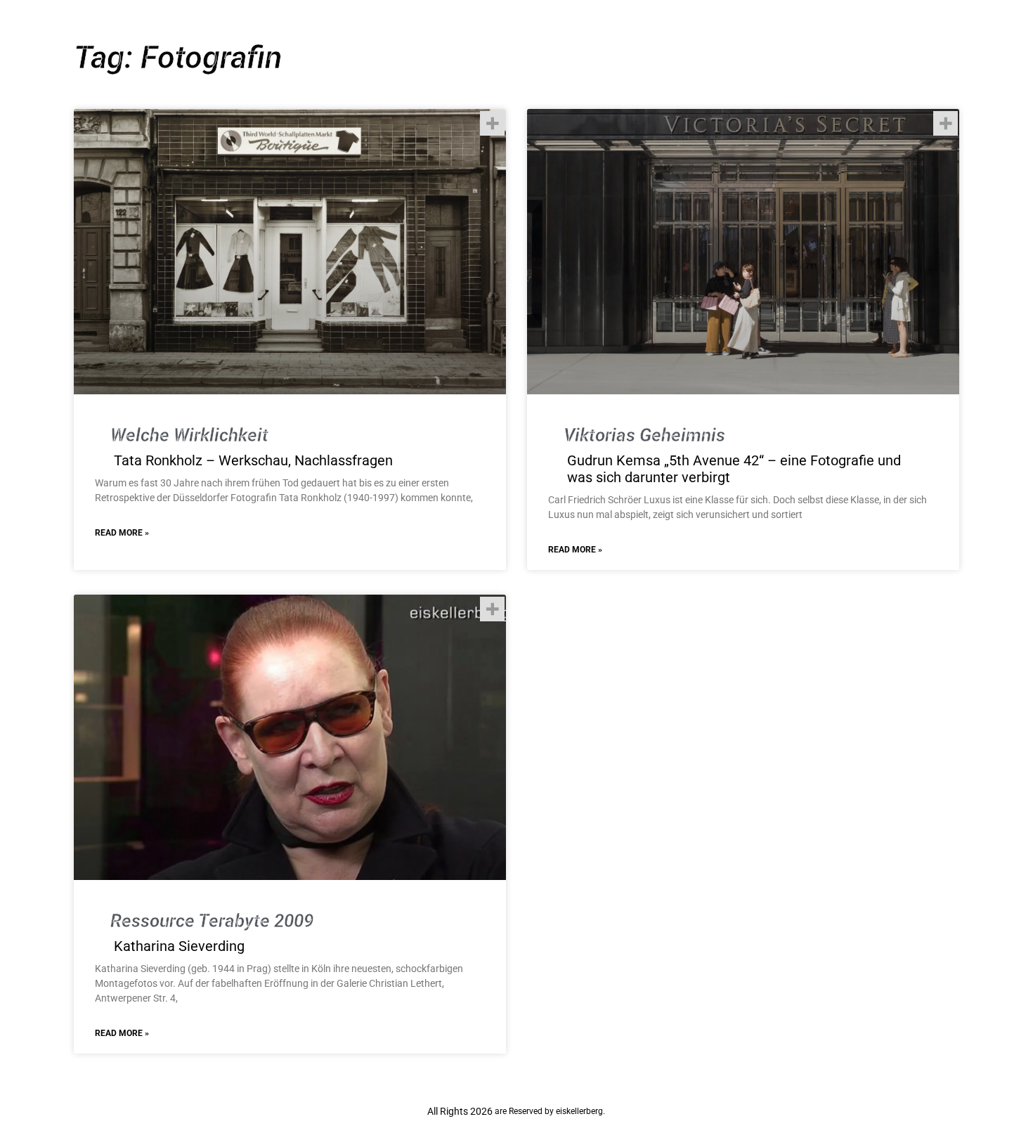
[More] (492, 123)
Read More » (122, 533)
